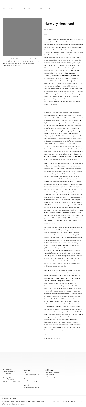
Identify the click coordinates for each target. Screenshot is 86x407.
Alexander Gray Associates (21, 5)
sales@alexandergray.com (31, 374)
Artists (5, 9)
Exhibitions (12, 9)
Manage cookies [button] (55, 401)
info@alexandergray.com (31, 387)
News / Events (28, 9)
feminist (62, 57)
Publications (43, 9)
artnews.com (57, 338)
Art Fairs (19, 9)
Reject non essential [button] (69, 401)
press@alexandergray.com (32, 381)
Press (36, 9)
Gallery (51, 9)
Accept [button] (81, 401)
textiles (71, 120)
